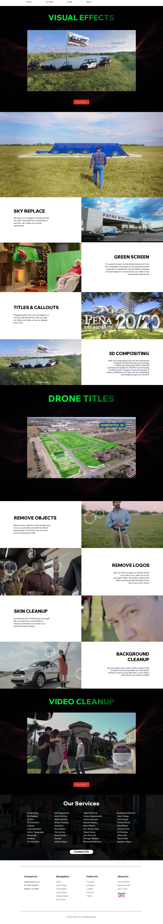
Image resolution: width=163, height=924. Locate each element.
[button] (49, 2)
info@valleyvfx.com (32, 882)
